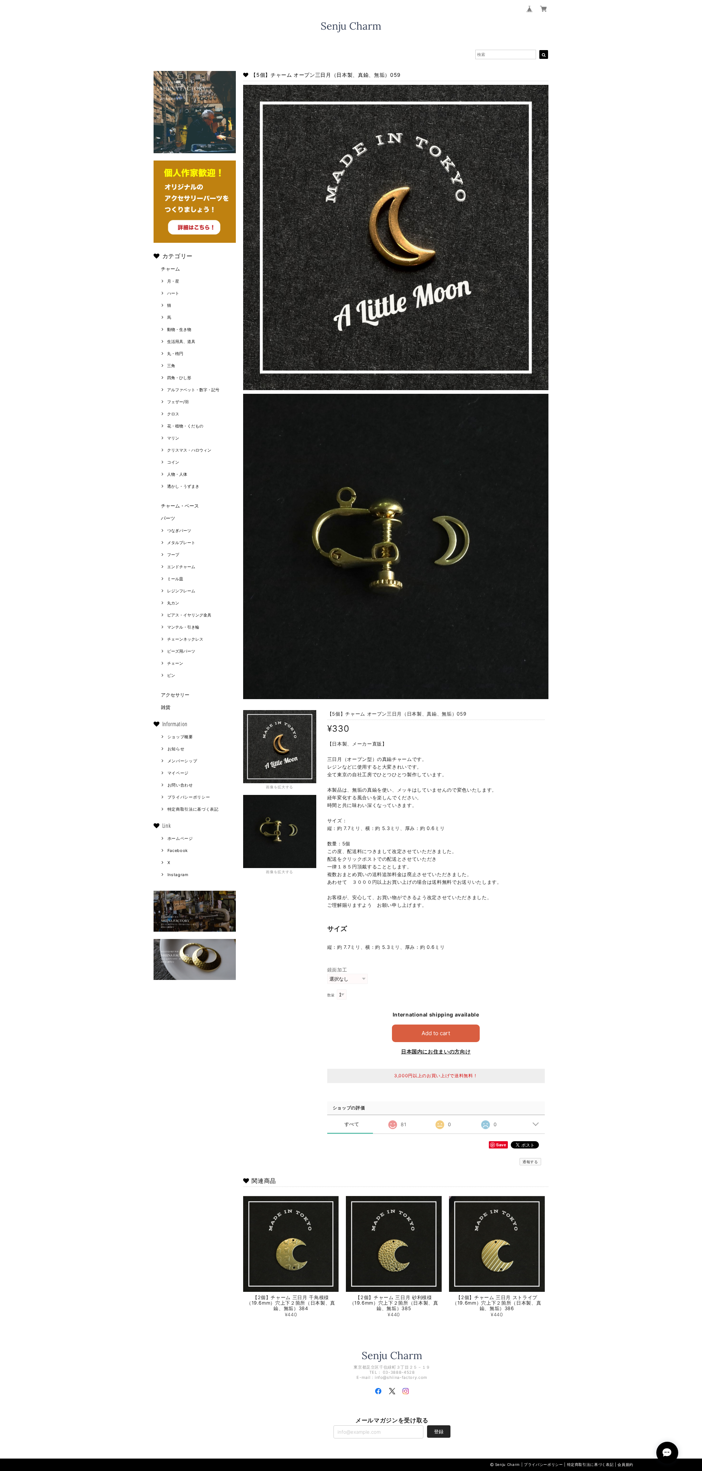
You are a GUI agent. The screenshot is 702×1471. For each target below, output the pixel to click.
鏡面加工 (337, 970)
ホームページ (180, 838)
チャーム (170, 269)
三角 (171, 365)
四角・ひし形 (179, 377)
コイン (173, 462)
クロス (173, 413)
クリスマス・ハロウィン (189, 450)
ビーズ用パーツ (181, 651)
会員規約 (625, 1464)
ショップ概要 (180, 736)
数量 (331, 995)
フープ (173, 554)
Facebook (177, 850)
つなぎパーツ (179, 530)
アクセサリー (175, 695)
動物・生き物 (179, 329)
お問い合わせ (180, 785)
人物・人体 (177, 474)
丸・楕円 (175, 353)
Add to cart (436, 1033)
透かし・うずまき (183, 486)
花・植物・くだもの (185, 426)
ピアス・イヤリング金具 (189, 615)
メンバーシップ (182, 760)
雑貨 (165, 707)
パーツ (168, 518)
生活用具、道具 (181, 341)
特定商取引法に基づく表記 (193, 809)
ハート (173, 293)
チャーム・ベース (180, 506)
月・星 (173, 281)
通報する (530, 1161)
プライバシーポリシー (188, 797)
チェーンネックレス (185, 639)
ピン (171, 675)
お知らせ (176, 748)
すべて (351, 1124)
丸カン (173, 603)
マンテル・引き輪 (183, 627)
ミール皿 (175, 578)
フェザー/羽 (178, 401)
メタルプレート (181, 542)
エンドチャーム (181, 566)
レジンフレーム (181, 590)
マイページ (178, 773)
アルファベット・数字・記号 (193, 389)
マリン (173, 438)
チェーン (175, 663)
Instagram (178, 874)
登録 (439, 1431)
